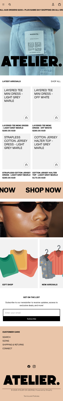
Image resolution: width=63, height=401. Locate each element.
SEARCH (6, 337)
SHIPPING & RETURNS (13, 344)
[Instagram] (34, 366)
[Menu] (3, 4)
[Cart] (59, 4)
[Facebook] (29, 366)
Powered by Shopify (43, 390)
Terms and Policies (31, 396)
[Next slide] (57, 263)
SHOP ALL (56, 81)
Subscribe (31, 319)
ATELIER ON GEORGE (26, 390)
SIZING (5, 341)
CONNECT (7, 348)
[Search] (9, 4)
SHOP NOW (41, 190)
